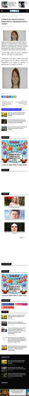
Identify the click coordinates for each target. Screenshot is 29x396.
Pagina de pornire (5, 15)
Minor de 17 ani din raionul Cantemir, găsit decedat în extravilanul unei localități (16, 114)
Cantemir (6, 93)
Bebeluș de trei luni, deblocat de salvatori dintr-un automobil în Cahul (17, 322)
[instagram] (21, 304)
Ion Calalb (4, 26)
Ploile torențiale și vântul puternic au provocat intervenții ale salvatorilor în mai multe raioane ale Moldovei (17, 121)
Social (10, 93)
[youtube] (7, 307)
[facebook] (7, 304)
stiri (10, 15)
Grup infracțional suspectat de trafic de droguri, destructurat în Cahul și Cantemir (17, 128)
